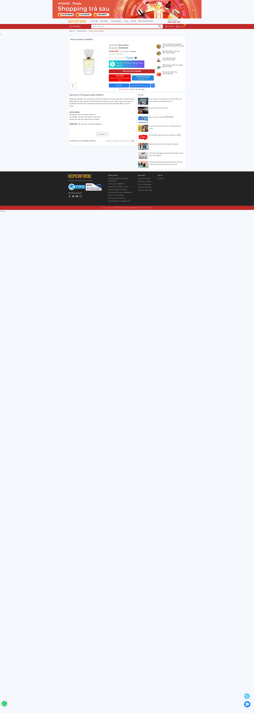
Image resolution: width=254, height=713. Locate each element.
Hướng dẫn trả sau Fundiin (140, 85)
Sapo (150, 208)
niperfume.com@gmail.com (121, 201)
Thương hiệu (116, 21)
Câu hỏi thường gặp (144, 184)
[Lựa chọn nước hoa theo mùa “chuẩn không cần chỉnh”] (143, 128)
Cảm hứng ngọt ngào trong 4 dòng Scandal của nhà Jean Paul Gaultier (166, 154)
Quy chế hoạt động (144, 178)
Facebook (161, 178)
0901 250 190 (174, 21)
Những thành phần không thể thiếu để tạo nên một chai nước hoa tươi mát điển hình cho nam (165, 163)
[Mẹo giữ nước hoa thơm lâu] (143, 110)
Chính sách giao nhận (145, 190)
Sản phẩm (104, 21)
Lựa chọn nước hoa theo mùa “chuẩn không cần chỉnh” (165, 127)
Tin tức (141, 95)
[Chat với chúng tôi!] (247, 704)
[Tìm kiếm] (159, 26)
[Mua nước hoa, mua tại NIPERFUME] (143, 119)
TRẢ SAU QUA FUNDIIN (132, 71)
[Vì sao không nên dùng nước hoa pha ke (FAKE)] (143, 137)
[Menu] (70, 26)
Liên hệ (133, 21)
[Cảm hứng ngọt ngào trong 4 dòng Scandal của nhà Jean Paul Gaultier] (143, 155)
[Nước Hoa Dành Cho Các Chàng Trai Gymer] (143, 146)
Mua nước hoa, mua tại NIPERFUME (161, 117)
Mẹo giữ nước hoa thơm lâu (158, 108)
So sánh (2, 211)
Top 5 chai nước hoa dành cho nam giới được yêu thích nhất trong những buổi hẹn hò (165, 100)
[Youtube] (77, 196)
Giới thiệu (94, 21)
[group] (88, 62)
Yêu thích (119, 85)
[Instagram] (80, 196)
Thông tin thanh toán (145, 187)
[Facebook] (69, 196)
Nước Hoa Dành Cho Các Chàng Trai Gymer (163, 144)
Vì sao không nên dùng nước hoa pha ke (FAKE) (165, 135)
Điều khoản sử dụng (144, 181)
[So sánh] (153, 85)
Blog (127, 21)
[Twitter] (73, 196)
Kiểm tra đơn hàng (145, 21)
